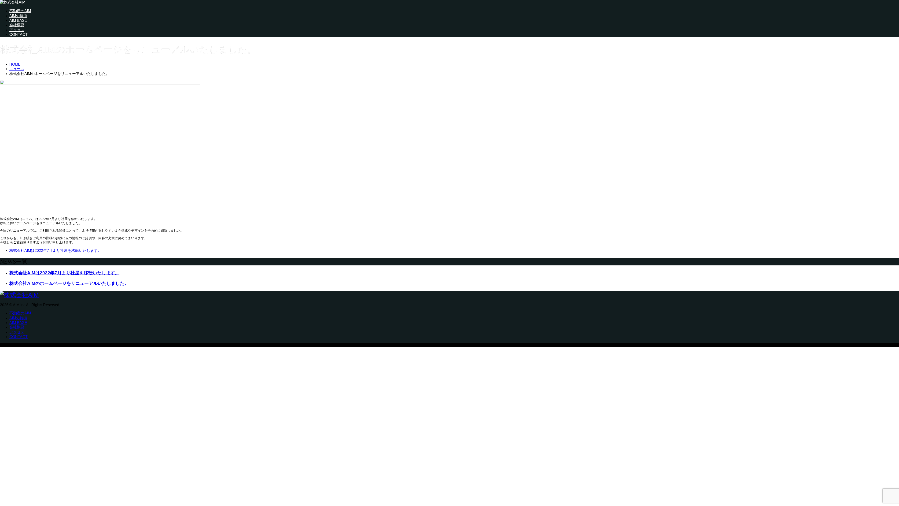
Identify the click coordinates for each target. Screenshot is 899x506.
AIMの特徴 (18, 16)
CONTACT (18, 35)
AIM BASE (18, 20)
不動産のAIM (20, 11)
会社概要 (16, 25)
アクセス (16, 30)
